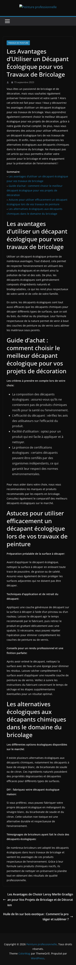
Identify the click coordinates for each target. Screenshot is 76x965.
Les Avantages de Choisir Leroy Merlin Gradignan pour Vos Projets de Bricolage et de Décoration (40, 899)
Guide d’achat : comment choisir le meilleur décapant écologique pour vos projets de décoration (35, 190)
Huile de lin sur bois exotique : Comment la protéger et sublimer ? (36, 916)
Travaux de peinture (18, 43)
